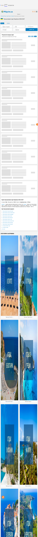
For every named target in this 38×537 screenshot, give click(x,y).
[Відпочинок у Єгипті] (9, 275)
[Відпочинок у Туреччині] (28, 275)
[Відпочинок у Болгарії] (9, 360)
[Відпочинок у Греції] (28, 360)
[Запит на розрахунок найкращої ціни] (37, 124)
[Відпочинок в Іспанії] (9, 444)
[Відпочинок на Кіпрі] (28, 444)
